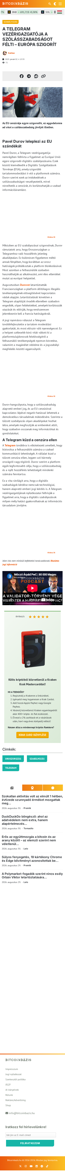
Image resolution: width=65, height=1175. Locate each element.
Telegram (10, 445)
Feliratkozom (30, 1143)
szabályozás (37, 758)
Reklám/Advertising (15, 1100)
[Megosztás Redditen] (36, 76)
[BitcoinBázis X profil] (20, 1166)
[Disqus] (32, 928)
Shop (8, 1105)
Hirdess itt (51, 237)
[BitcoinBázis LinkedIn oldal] (37, 1166)
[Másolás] (43, 76)
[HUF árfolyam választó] (59, 12)
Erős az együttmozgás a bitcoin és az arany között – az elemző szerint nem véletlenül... (29, 840)
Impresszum (11, 1069)
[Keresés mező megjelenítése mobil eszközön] (50, 3)
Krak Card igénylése (32, 735)
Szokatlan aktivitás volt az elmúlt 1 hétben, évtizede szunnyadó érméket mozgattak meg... (32, 799)
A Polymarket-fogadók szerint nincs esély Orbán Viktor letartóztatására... (32, 875)
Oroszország (13, 758)
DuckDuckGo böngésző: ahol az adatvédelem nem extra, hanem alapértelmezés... (25, 820)
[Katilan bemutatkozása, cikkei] (4, 53)
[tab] (12, 788)
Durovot (25, 285)
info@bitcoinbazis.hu (22, 1113)
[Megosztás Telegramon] (28, 76)
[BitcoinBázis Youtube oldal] (31, 1166)
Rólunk (9, 1094)
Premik (27, 808)
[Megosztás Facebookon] (21, 76)
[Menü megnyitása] (60, 3)
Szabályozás (10, 22)
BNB (20, 12)
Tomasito (28, 828)
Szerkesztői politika (15, 1079)
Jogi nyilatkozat (13, 1074)
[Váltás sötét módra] (55, 3)
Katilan (11, 53)
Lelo (26, 848)
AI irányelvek (12, 1089)
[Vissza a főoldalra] (15, 3)
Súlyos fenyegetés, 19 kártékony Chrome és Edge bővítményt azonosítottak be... (32, 858)
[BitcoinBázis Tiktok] (47, 1166)
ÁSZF (8, 1084)
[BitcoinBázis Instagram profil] (26, 1166)
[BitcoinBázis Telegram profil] (42, 1166)
